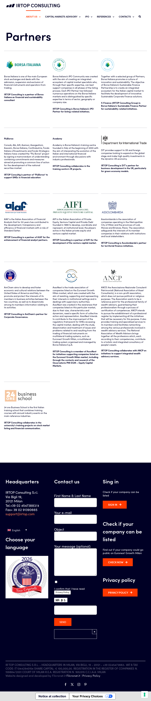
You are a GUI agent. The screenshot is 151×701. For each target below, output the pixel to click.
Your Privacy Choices (87, 696)
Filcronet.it (73, 675)
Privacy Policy (62, 592)
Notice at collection (52, 696)
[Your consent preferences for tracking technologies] (144, 694)
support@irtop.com (20, 514)
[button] (140, 16)
